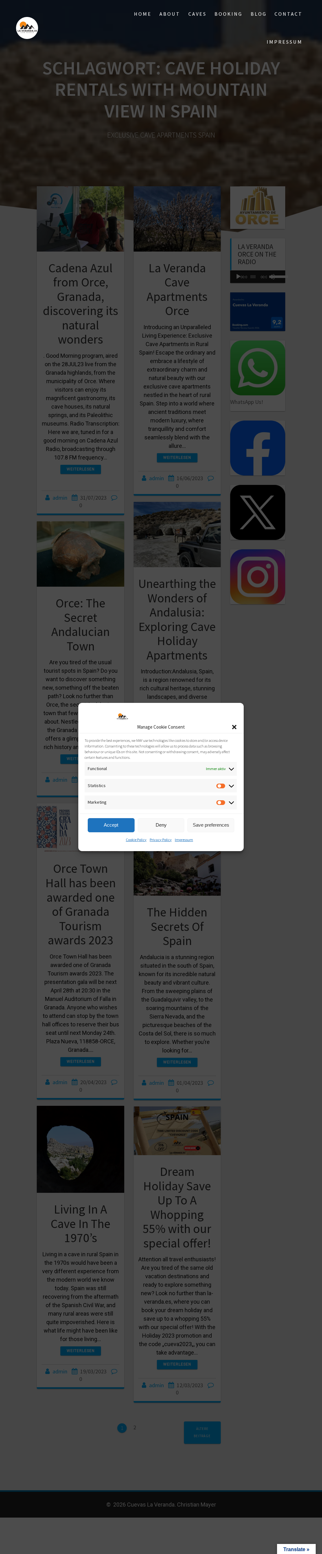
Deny (161, 825)
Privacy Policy (161, 839)
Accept (111, 825)
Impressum (184, 839)
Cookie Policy (136, 839)
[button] (234, 727)
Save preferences (211, 825)
